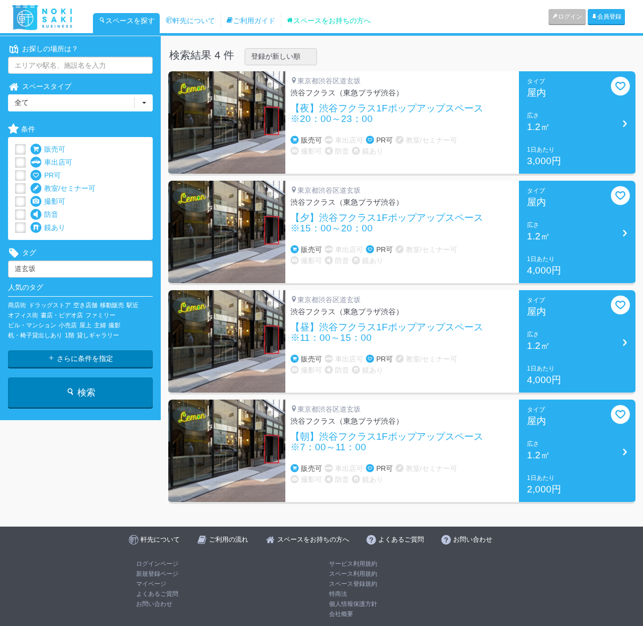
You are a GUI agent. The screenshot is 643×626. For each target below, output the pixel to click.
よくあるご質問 (157, 593)
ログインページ (157, 563)
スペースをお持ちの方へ (332, 21)
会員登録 (609, 16)
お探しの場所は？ (50, 49)
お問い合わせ (154, 603)
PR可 (52, 175)
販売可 (54, 149)
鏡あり (54, 227)
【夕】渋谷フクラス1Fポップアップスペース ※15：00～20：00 (391, 223)
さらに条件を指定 (84, 358)
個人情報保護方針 (353, 603)
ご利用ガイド (254, 21)
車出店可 (58, 162)
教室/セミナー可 (69, 188)
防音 (51, 214)
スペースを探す (130, 21)
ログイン (570, 16)
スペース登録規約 (353, 583)
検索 (85, 393)
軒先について (194, 21)
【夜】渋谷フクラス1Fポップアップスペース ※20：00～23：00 (391, 113)
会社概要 (341, 613)
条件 (28, 129)
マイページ (151, 583)
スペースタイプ (46, 86)
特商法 (338, 593)
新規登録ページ (157, 573)
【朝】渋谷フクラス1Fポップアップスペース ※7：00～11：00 (391, 442)
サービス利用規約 (353, 563)
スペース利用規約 (353, 573)
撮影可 (54, 201)
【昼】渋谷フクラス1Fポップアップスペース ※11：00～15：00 (391, 332)
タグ (29, 252)
